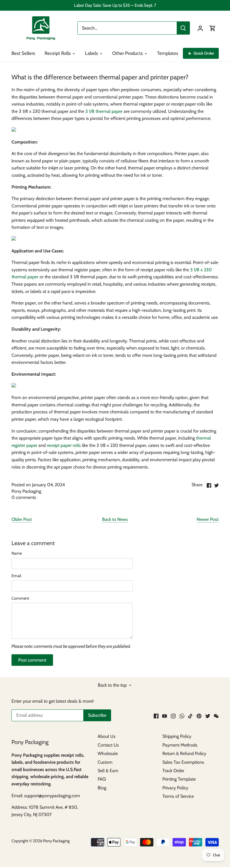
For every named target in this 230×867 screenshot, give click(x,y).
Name (17, 553)
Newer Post (208, 519)
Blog (102, 787)
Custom (105, 762)
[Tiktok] (190, 716)
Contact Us (108, 745)
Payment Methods (179, 745)
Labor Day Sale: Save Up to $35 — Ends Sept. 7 (115, 5)
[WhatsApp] (182, 716)
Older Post (22, 519)
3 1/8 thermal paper (104, 111)
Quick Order (204, 53)
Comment (20, 598)
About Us (107, 736)
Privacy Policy (175, 787)
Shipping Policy (176, 736)
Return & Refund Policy (184, 753)
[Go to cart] (212, 28)
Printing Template (179, 779)
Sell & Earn (108, 770)
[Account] (200, 28)
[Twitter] (207, 716)
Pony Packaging (56, 840)
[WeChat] (216, 716)
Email (16, 575)
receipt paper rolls (63, 445)
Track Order (173, 770)
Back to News (115, 519)
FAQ (102, 779)
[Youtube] (164, 716)
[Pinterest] (199, 716)
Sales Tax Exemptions (183, 762)
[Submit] (183, 28)
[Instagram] (173, 716)
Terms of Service (178, 796)
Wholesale (108, 753)
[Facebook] (156, 716)
